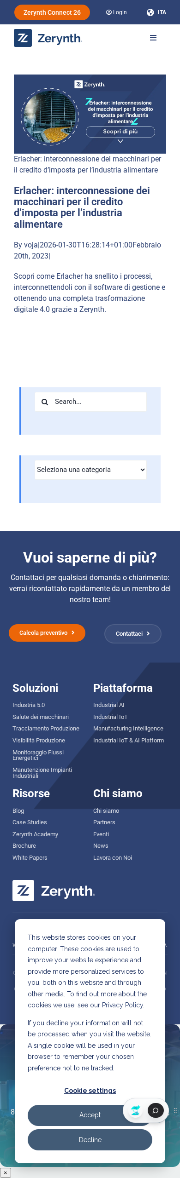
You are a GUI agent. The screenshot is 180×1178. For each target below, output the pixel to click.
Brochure (24, 845)
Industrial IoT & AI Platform (128, 740)
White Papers (30, 857)
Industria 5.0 (28, 704)
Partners (104, 822)
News (100, 845)
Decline (90, 1140)
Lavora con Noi (112, 857)
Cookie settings (90, 1090)
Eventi (101, 834)
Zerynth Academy (35, 834)
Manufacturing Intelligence (128, 728)
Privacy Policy (122, 1005)
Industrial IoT (110, 716)
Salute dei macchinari (40, 716)
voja (31, 245)
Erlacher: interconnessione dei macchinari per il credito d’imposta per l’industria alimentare (82, 207)
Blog (18, 810)
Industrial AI (109, 704)
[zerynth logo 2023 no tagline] (48, 32)
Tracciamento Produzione (45, 728)
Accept (90, 1115)
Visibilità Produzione (38, 740)
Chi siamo (106, 810)
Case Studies (29, 822)
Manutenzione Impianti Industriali (42, 772)
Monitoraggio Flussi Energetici (38, 755)
